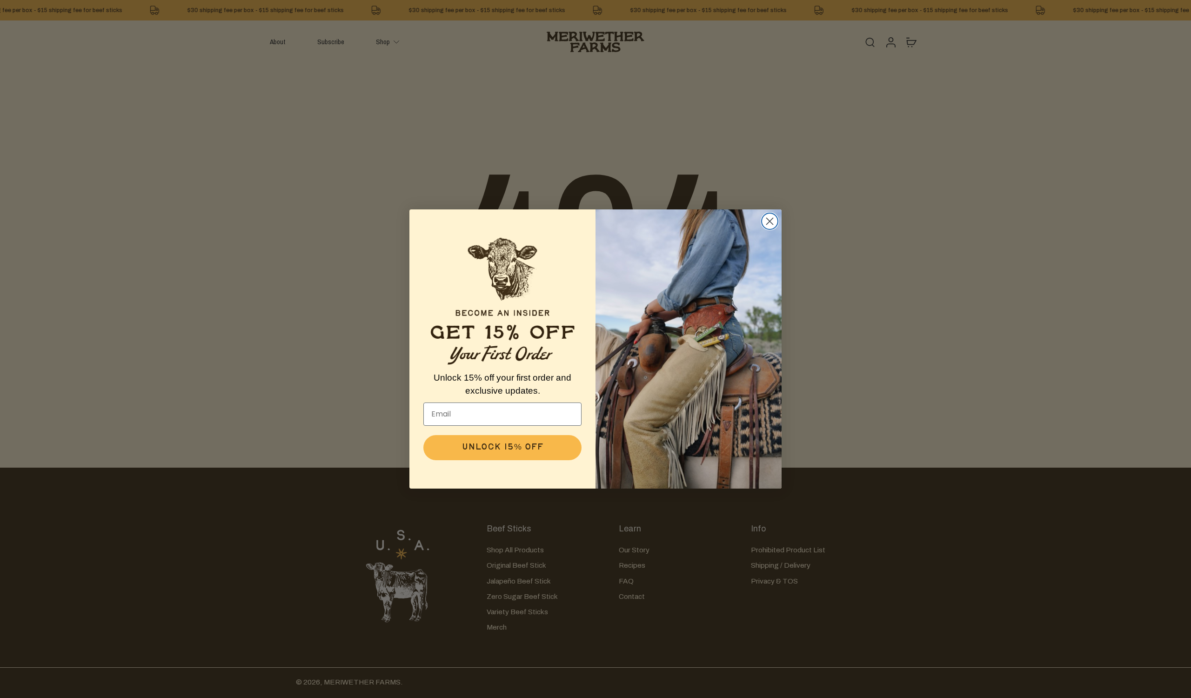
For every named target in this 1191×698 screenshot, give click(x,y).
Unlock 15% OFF (502, 447)
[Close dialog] (770, 221)
